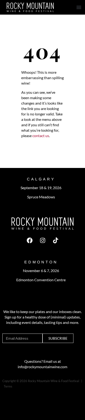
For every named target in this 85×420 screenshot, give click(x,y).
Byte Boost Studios (25, 392)
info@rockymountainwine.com (42, 366)
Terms (8, 386)
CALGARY (41, 179)
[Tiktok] (55, 240)
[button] (79, 7)
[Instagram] (42, 240)
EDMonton (41, 262)
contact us (40, 135)
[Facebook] (29, 240)
